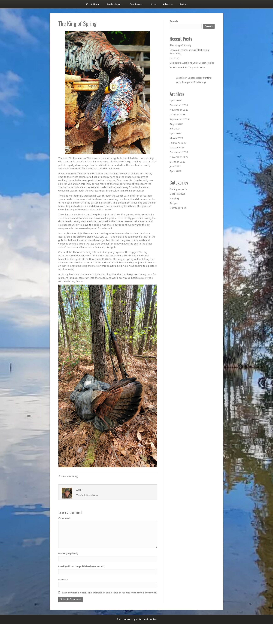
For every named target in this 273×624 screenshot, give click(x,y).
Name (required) (68, 553)
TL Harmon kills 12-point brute (187, 67)
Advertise (168, 4)
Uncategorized (178, 207)
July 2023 (175, 128)
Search (174, 21)
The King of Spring (180, 45)
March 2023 (176, 138)
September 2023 (179, 119)
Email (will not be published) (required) (81, 566)
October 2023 (177, 114)
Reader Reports (114, 4)
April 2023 (176, 133)
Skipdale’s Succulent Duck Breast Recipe (192, 62)
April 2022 (176, 170)
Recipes (184, 4)
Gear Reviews (136, 4)
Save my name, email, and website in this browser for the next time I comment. (109, 592)
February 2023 (178, 142)
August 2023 (177, 123)
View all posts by (87, 494)
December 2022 (179, 152)
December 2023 (179, 105)
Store (153, 4)
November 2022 (179, 156)
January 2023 (177, 147)
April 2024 (176, 100)
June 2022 (175, 166)
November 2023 (179, 109)
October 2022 (177, 161)
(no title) (174, 58)
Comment (64, 518)
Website (63, 579)
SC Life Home (92, 4)
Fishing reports (178, 189)
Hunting (73, 476)
